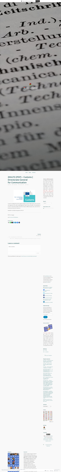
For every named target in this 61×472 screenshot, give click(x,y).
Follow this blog (46, 305)
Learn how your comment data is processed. (29, 256)
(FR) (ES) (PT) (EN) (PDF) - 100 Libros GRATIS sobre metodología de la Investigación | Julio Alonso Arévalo (48, 370)
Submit (30, 172)
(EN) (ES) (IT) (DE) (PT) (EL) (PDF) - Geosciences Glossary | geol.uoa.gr (48, 400)
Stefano (10, 184)
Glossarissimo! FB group (48, 297)
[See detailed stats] (48, 421)
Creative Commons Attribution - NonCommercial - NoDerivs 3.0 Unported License (48, 439)
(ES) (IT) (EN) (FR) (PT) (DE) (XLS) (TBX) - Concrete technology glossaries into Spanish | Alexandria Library (47, 374)
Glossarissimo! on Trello (46, 300)
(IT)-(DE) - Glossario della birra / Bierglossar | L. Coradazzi (48, 367)
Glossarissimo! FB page (48, 295)
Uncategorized (15, 184)
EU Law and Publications (13, 217)
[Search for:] (47, 203)
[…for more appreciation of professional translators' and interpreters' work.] (48, 355)
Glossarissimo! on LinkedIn (49, 302)
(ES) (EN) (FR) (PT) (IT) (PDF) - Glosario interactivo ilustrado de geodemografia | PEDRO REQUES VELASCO (48, 388)
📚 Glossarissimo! (30, 88)
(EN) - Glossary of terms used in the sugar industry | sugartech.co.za (48, 378)
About (27, 172)
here (47, 282)
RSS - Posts (45, 350)
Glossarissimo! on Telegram (47, 288)
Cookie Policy (18, 470)
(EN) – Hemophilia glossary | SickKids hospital (15, 237)
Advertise (33, 172)
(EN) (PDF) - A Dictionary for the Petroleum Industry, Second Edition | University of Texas (48, 361)
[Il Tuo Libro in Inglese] (48, 331)
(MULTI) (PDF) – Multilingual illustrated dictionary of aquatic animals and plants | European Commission (25, 238)
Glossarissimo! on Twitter (48, 293)
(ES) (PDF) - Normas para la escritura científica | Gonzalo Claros (47, 364)
